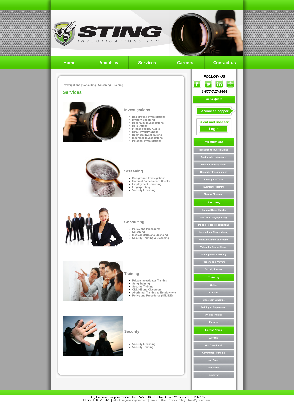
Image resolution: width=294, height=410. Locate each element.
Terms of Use (157, 400)
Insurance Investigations (147, 137)
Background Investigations (148, 116)
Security (131, 331)
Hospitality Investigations (148, 122)
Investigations (71, 84)
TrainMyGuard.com (199, 400)
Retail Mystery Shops (145, 131)
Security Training (142, 286)
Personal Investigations (146, 140)
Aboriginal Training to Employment (154, 292)
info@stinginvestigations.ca (130, 400)
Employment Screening (146, 184)
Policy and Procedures (146, 228)
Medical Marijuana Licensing (150, 234)
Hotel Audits (139, 125)
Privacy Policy (177, 400)
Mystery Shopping (144, 119)
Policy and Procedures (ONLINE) (152, 295)
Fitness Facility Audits (146, 128)
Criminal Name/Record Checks (151, 181)
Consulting (89, 84)
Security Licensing (143, 190)
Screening (104, 84)
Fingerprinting (141, 187)
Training (118, 84)
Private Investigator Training (149, 280)
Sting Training (141, 283)
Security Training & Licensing (150, 237)
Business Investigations (147, 134)
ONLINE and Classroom (147, 289)
